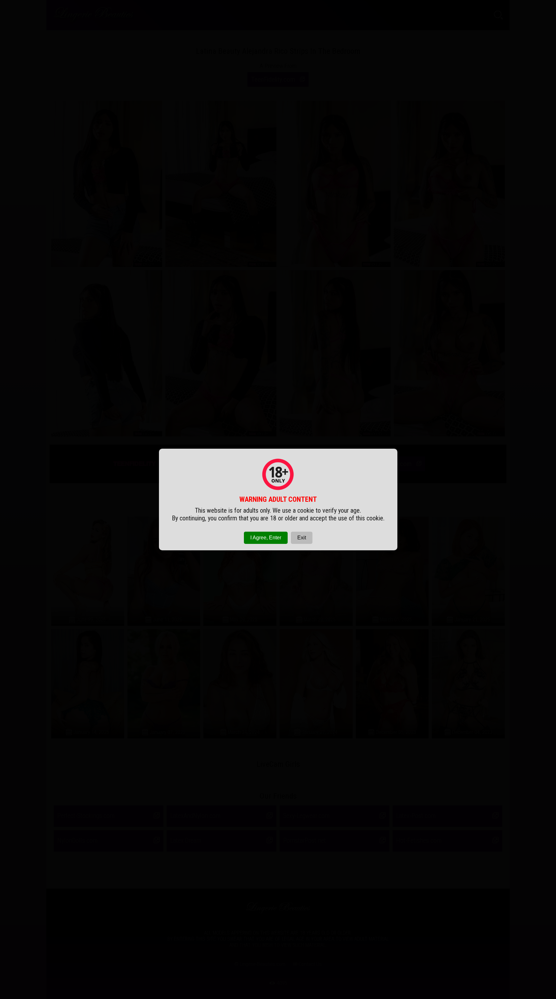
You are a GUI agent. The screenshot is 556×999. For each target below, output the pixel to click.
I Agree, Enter (265, 537)
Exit (301, 537)
